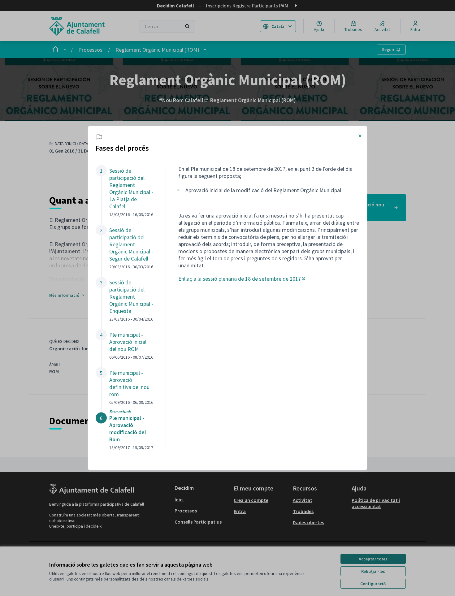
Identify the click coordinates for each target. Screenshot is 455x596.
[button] (124, 191)
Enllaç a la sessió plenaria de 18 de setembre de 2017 (242, 278)
